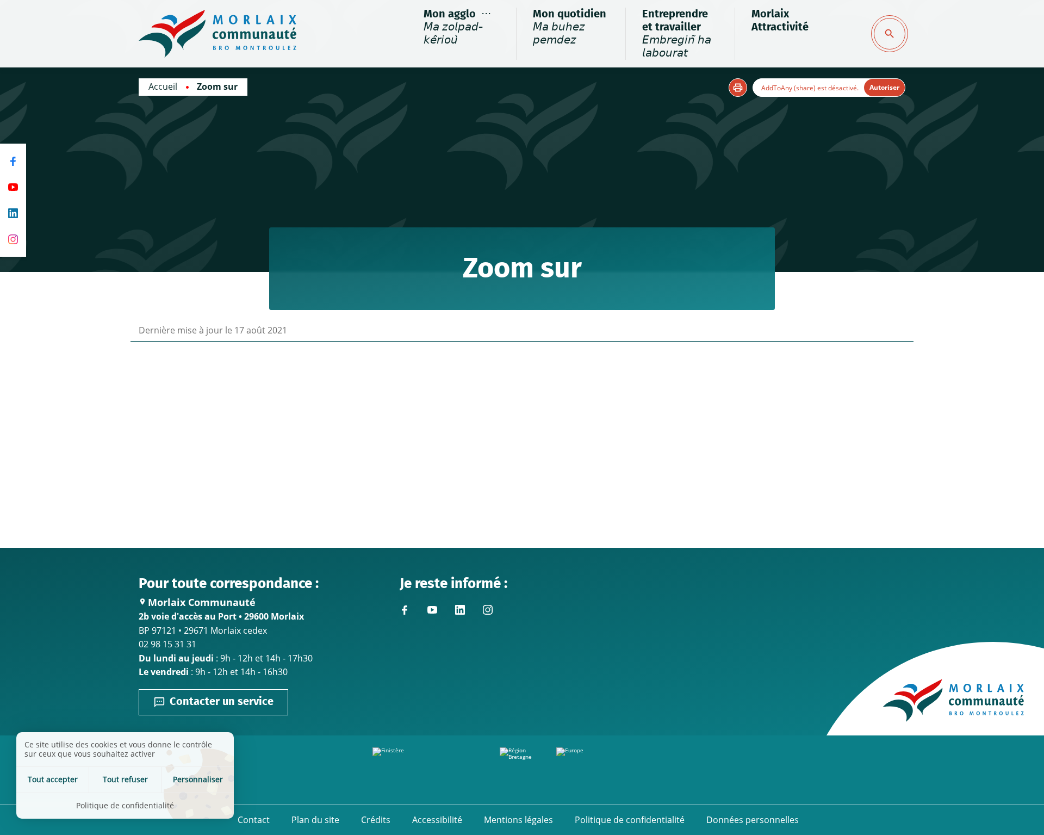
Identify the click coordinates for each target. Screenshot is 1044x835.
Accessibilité (437, 819)
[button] (738, 87)
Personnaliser (198, 779)
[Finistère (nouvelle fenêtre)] (430, 769)
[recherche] (889, 34)
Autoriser (884, 87)
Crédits (375, 819)
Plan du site (315, 819)
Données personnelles (752, 819)
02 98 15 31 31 (167, 644)
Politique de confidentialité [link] (125, 805)
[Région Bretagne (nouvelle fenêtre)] (522, 769)
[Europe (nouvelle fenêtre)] (614, 769)
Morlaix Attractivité (780, 21)
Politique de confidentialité (630, 819)
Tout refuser (125, 779)
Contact (254, 819)
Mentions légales (518, 819)
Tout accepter (53, 779)
